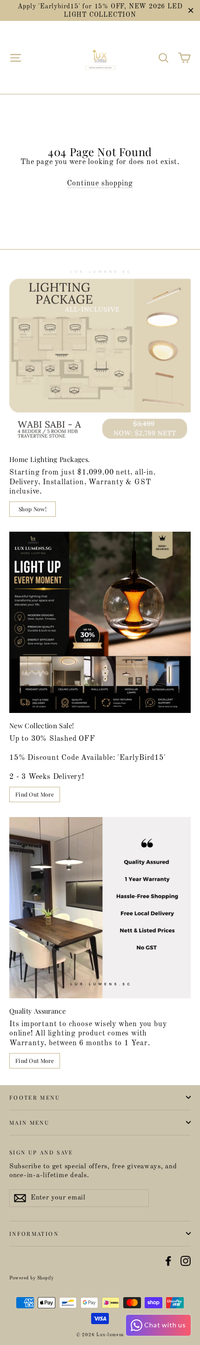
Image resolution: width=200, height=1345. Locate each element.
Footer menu (34, 1097)
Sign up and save (41, 1151)
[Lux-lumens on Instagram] (185, 1261)
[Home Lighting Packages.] (100, 356)
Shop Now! (33, 509)
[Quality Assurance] (100, 907)
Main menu (29, 1122)
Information (34, 1233)
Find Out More (34, 794)
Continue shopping (100, 183)
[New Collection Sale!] (100, 622)
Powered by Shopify (31, 1278)
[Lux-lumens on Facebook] (168, 1261)
